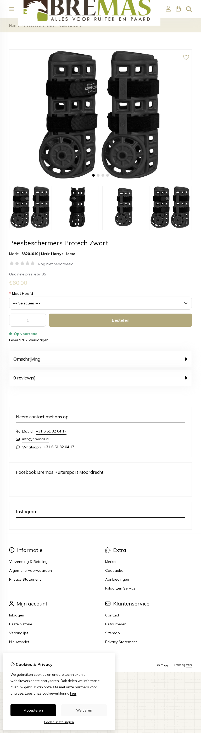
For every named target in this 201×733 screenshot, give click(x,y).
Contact (112, 615)
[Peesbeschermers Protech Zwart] (100, 178)
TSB (189, 665)
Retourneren (115, 624)
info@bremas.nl (35, 439)
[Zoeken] (189, 9)
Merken (111, 561)
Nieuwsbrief (19, 641)
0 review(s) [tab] (24, 377)
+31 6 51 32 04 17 (51, 431)
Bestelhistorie (20, 624)
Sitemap (112, 633)
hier (73, 693)
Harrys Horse (63, 253)
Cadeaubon (115, 570)
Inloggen (16, 615)
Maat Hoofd (21, 293)
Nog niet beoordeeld (56, 264)
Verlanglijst (18, 633)
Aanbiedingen (117, 579)
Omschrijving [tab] (26, 359)
